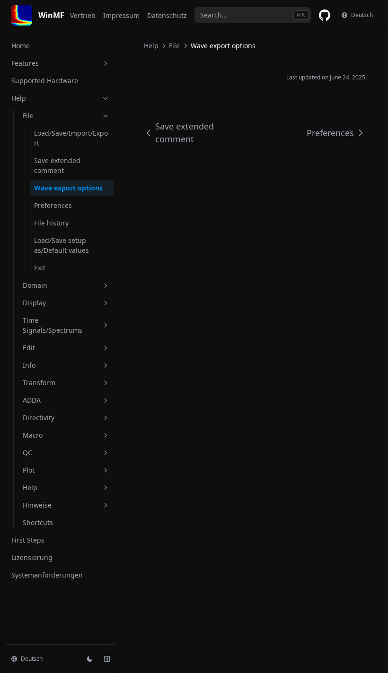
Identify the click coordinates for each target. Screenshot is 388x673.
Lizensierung (32, 557)
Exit (39, 267)
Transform (39, 382)
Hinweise (37, 504)
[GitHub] (324, 15)
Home (20, 45)
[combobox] (252, 15)
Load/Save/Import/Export (71, 138)
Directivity (38, 417)
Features (25, 63)
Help (18, 98)
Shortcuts (38, 522)
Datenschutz (167, 15)
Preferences (53, 205)
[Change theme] (90, 658)
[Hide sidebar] (107, 658)
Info (29, 365)
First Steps (27, 539)
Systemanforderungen (47, 574)
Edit (29, 347)
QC (27, 452)
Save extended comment (57, 165)
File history (51, 222)
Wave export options (68, 187)
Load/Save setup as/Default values (61, 245)
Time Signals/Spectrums (52, 325)
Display (34, 302)
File (28, 115)
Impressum (121, 15)
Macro (33, 435)
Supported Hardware (44, 80)
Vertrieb (83, 15)
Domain (35, 285)
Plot (29, 470)
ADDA (32, 400)
